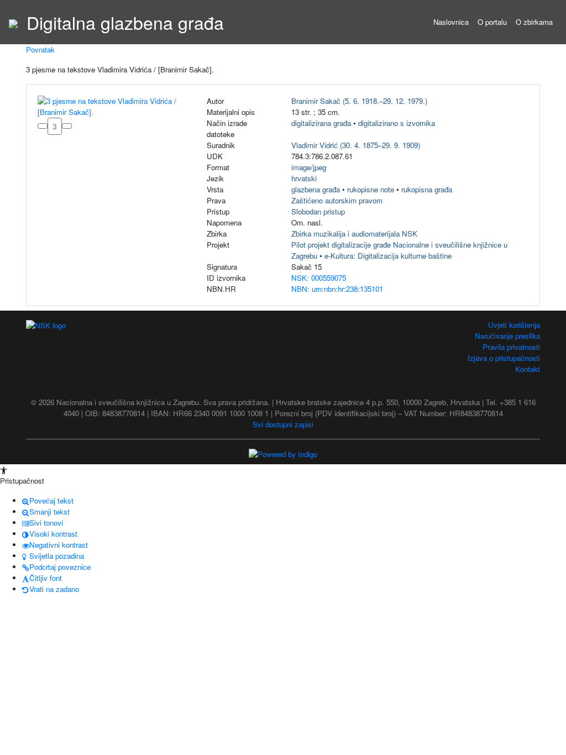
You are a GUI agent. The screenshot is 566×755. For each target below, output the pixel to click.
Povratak (40, 49)
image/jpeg (308, 167)
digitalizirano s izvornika (396, 123)
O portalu (492, 22)
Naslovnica (451, 22)
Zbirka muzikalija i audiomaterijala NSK (354, 233)
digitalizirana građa (321, 123)
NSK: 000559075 (318, 277)
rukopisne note (370, 189)
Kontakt (527, 369)
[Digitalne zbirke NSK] (13, 22)
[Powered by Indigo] (283, 453)
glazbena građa (315, 189)
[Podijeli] (67, 126)
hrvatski (304, 178)
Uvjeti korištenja (514, 324)
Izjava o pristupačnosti (504, 358)
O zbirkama (534, 22)
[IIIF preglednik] (43, 126)
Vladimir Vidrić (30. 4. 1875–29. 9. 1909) (355, 145)
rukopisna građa (426, 189)
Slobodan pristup (318, 211)
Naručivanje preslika (507, 336)
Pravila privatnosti (511, 347)
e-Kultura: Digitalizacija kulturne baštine (388, 255)
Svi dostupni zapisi (283, 424)
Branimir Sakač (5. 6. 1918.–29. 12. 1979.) (359, 101)
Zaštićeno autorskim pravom (336, 200)
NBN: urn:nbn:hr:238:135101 (337, 289)
